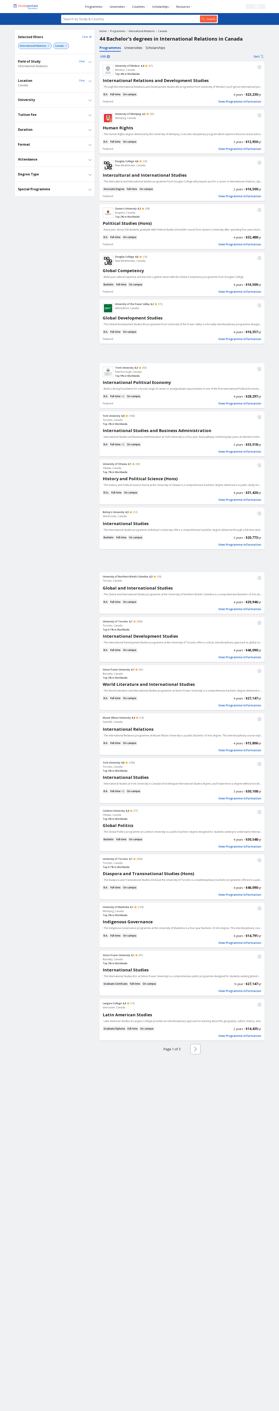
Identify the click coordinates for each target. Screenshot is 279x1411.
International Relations (142, 31)
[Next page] (195, 1049)
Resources (183, 7)
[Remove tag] (48, 45)
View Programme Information (239, 101)
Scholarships (160, 7)
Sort (257, 56)
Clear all (87, 37)
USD (103, 56)
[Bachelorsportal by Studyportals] (26, 6)
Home (103, 31)
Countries (138, 7)
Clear (82, 61)
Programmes (93, 7)
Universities (117, 7)
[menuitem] (95, 6)
